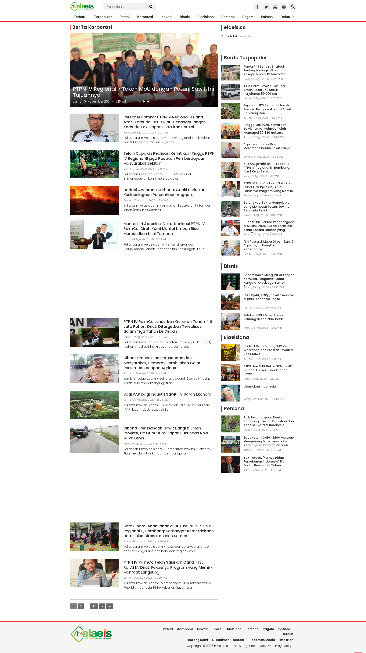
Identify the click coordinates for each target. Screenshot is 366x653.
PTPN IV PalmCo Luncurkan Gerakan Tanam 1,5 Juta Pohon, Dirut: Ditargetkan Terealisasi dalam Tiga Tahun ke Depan (167, 326)
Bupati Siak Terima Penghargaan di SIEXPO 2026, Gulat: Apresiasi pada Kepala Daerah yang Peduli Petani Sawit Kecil (269, 228)
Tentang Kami (197, 640)
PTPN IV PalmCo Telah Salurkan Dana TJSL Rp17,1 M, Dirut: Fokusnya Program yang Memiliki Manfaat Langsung (168, 567)
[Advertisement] (144, 286)
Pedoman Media (262, 640)
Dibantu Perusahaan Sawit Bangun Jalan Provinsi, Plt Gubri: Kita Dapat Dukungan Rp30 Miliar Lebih (166, 433)
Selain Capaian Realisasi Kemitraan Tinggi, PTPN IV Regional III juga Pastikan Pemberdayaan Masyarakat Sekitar (169, 158)
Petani (124, 17)
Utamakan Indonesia (260, 386)
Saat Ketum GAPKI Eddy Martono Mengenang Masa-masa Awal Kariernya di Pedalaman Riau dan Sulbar (269, 443)
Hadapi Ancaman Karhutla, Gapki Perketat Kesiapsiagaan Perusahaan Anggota (164, 192)
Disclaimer (220, 640)
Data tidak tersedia (236, 36)
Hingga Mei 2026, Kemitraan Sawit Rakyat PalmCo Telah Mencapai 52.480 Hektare (265, 129)
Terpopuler (103, 17)
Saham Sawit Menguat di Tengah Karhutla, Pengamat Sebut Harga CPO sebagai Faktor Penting (269, 281)
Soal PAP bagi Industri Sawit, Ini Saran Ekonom (167, 394)
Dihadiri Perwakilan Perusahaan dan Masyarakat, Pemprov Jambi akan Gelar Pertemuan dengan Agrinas (161, 362)
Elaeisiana (205, 17)
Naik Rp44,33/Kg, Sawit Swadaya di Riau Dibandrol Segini (269, 297)
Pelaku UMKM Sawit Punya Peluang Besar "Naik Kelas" (264, 317)
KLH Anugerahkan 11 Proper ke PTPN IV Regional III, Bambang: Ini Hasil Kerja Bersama (269, 168)
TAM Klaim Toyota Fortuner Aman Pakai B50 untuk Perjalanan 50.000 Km (265, 90)
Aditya (289, 646)
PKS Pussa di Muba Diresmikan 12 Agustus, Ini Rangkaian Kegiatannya (269, 245)
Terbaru (80, 17)
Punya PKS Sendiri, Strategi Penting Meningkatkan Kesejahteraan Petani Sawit (265, 70)
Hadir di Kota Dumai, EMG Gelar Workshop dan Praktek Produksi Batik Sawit (268, 350)
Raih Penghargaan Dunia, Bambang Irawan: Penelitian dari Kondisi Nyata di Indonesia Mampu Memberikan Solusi (269, 423)
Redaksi (239, 640)
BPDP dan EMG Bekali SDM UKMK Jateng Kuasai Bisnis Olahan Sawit (268, 370)
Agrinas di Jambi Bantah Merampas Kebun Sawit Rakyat (268, 146)
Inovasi (166, 17)
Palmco (267, 17)
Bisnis (185, 17)
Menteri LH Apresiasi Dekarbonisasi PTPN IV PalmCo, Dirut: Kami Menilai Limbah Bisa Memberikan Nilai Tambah (164, 228)
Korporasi (145, 17)
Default (286, 17)
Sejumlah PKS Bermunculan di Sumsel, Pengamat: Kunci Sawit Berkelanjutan (267, 109)
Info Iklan (286, 640)
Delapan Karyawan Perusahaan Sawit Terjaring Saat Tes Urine (141, 92)
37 (94, 606)
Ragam (247, 17)
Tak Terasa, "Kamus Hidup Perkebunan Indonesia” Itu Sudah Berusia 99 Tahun (264, 461)
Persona (228, 17)
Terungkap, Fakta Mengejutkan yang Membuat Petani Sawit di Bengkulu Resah (267, 206)
